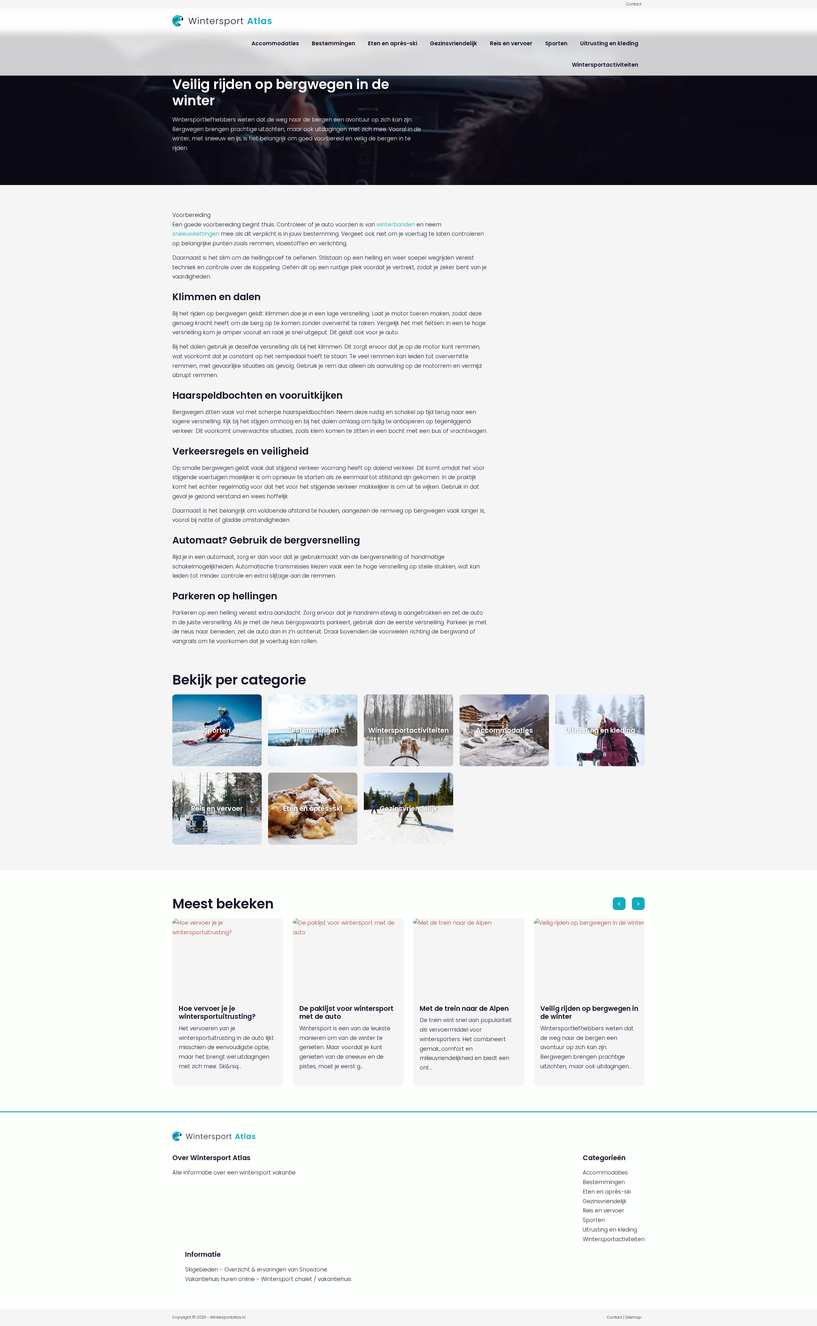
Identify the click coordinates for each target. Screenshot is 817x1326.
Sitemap (633, 1317)
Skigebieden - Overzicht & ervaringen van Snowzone (256, 1269)
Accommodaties (275, 43)
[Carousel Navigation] (629, 903)
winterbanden (396, 224)
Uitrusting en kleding (609, 43)
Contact (633, 4)
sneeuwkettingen (195, 234)
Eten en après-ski (392, 43)
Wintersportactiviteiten (605, 65)
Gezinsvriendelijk (453, 43)
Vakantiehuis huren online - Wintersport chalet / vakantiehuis (268, 1279)
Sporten (556, 43)
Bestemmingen (333, 43)
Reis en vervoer (511, 43)
